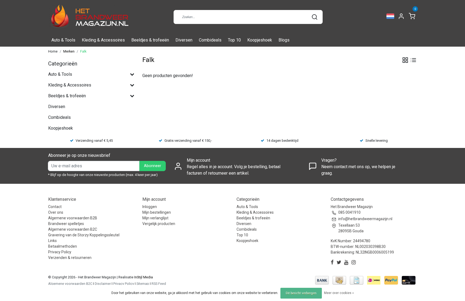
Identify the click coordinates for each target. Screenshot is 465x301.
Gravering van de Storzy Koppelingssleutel (83, 235)
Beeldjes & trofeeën (150, 40)
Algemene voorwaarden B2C (72, 229)
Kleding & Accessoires (103, 40)
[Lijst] (413, 60)
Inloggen (149, 207)
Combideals (210, 40)
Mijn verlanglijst (155, 218)
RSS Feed (159, 284)
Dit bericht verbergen (301, 293)
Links (52, 240)
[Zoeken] (314, 16)
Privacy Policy (59, 252)
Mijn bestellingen (156, 212)
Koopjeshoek (259, 40)
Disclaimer (103, 284)
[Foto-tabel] (405, 60)
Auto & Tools (63, 40)
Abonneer (152, 166)
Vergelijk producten (158, 224)
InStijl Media (143, 277)
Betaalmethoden (62, 246)
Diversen (183, 40)
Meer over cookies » (339, 293)
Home (53, 51)
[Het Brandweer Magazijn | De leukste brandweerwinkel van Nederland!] (88, 17)
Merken (69, 51)
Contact (55, 207)
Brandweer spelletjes (66, 224)
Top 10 (234, 40)
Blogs (284, 40)
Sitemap (142, 284)
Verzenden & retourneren (69, 257)
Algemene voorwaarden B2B (72, 218)
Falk (83, 51)
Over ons (55, 212)
